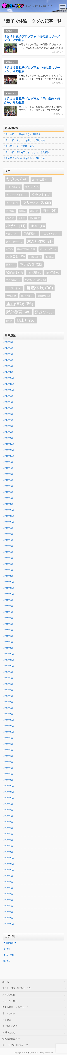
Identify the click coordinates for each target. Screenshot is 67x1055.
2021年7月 (8, 678)
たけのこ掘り (41, 179)
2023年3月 (8, 564)
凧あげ (34, 211)
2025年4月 (8, 420)
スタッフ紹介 (8, 994)
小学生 (15, 226)
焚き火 (49, 257)
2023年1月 (8, 576)
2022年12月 (8, 582)
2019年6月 (8, 822)
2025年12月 (8, 378)
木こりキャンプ (51, 233)
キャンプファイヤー (16, 195)
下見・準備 (8, 955)
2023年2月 (8, 570)
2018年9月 (8, 876)
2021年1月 (8, 714)
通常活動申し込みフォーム (15, 1007)
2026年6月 (8, 342)
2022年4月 (8, 630)
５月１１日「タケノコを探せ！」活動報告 (24, 140)
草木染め (11, 296)
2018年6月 (8, 893)
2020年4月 (8, 768)
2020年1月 (8, 780)
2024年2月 (8, 498)
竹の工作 (52, 272)
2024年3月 (8, 492)
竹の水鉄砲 (13, 280)
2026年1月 (8, 372)
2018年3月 (8, 912)
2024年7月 (8, 468)
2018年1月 (8, 917)
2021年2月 (8, 708)
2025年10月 (8, 390)
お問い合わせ (8, 1032)
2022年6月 (8, 618)
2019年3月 (8, 840)
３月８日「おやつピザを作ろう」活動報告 (24, 158)
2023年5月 (8, 552)
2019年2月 (8, 845)
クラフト (41, 194)
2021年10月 (8, 666)
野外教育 (18, 312)
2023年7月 (8, 540)
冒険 (22, 211)
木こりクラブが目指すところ (16, 988)
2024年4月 (8, 486)
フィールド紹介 (10, 1001)
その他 (6, 949)
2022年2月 (8, 642)
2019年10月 (8, 798)
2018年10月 (8, 869)
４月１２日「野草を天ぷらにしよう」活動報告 (26, 152)
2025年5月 (8, 414)
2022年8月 (8, 606)
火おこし (15, 256)
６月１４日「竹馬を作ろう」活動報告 (22, 134)
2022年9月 (8, 600)
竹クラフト (13, 288)
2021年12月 (8, 654)
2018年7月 (8, 888)
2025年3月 (8, 426)
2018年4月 (8, 905)
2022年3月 (8, 636)
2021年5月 (8, 690)
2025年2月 (8, 432)
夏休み (10, 218)
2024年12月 (8, 444)
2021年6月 (8, 684)
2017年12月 (8, 924)
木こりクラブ (14, 242)
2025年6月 (8, 408)
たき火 (16, 179)
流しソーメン (48, 249)
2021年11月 (8, 660)
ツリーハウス (37, 202)
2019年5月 (8, 828)
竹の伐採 (34, 272)
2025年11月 (8, 384)
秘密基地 (14, 272)
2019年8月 (8, 810)
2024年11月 (8, 450)
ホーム (5, 982)
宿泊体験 (35, 218)
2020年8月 (8, 744)
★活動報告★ (10, 943)
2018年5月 (8, 900)
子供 (22, 218)
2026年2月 (8, 366)
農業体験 (44, 295)
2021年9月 (8, 672)
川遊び (37, 226)
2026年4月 (8, 354)
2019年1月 (8, 852)
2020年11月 (8, 726)
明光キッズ (12, 233)
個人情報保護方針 (11, 1039)
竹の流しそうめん (35, 280)
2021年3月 (8, 702)
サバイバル (12, 203)
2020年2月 (8, 774)
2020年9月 (8, 738)
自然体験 (39, 287)
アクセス (6, 1020)
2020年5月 (8, 762)
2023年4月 (8, 558)
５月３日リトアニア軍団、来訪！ (19, 146)
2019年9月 (8, 804)
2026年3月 (8, 360)
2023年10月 (8, 522)
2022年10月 (8, 594)
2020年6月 (8, 756)
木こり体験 (40, 241)
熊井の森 (31, 264)
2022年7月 (8, 612)
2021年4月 (8, 696)
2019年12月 (8, 786)
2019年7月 (8, 816)
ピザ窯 (10, 211)
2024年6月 (8, 474)
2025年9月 (8, 396)
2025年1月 (8, 438)
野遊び (44, 312)
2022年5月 (8, 624)
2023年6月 (8, 546)
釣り (9, 321)
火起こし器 (35, 257)
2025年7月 (8, 402)
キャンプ (31, 187)
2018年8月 (8, 881)
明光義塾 (30, 233)
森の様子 (7, 961)
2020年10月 (8, 732)
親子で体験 (27, 296)
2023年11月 (8, 516)
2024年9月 (8, 462)
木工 (9, 249)
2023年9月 (8, 528)
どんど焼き (13, 187)
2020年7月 (8, 750)
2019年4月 (8, 834)
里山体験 (19, 303)
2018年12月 (8, 857)
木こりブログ (8, 1013)
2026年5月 (8, 348)
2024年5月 (8, 480)
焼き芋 (10, 265)
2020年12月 (8, 720)
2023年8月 (8, 534)
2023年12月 (8, 510)
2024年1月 (8, 504)
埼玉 (49, 210)
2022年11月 (8, 588)
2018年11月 (8, 864)
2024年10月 (8, 456)
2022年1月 (8, 648)
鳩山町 (26, 320)
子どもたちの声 (10, 1026)
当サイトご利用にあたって (15, 1045)
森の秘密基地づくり (26, 249)
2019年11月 (8, 792)
